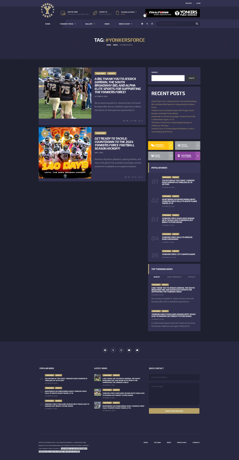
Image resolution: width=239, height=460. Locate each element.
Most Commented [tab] (174, 277)
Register (189, 3)
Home (47, 24)
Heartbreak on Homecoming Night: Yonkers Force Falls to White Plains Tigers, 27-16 (179, 201)
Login (198, 3)
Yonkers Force (66, 24)
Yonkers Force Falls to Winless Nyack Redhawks (177, 238)
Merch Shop (124, 24)
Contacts (196, 442)
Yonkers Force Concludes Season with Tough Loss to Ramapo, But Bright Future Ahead (178, 220)
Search (154, 72)
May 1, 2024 (99, 152)
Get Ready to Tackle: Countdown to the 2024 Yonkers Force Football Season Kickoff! (114, 143)
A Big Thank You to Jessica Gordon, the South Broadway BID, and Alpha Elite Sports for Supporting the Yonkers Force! (118, 85)
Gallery (89, 24)
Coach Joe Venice (105, 14)
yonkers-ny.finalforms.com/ (78, 14)
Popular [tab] (191, 277)
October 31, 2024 (101, 96)
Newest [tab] (157, 277)
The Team (157, 442)
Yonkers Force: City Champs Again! (178, 254)
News (107, 24)
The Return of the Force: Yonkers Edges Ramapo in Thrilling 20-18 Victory (178, 182)
